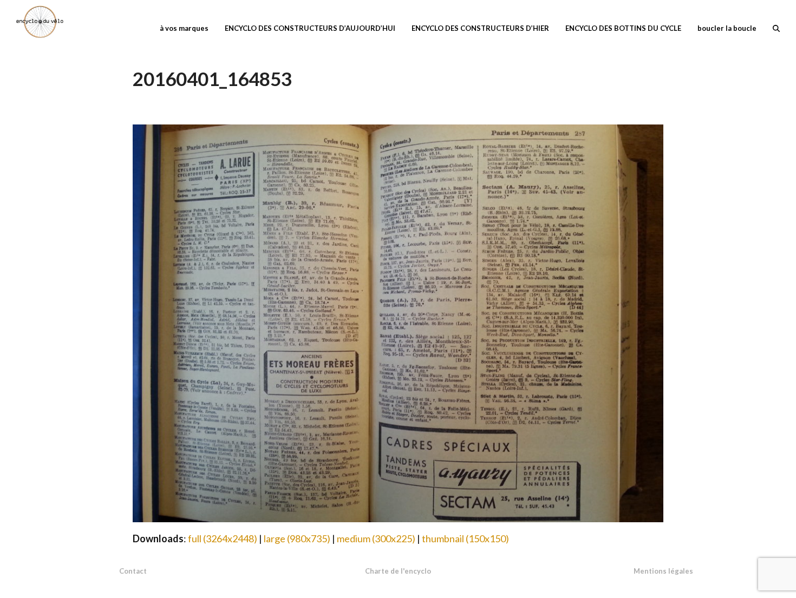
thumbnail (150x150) (465, 538)
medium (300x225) (376, 538)
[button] (776, 27)
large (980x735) (297, 538)
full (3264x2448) (222, 538)
